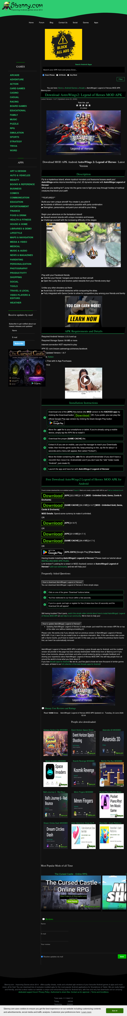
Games (86, 22)
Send (122, 956)
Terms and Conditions (100, 992)
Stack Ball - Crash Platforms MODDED (111, 823)
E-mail (43, 934)
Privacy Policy (44, 992)
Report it (76, 490)
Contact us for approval (80, 992)
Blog (51, 22)
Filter (121, 79)
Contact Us (63, 22)
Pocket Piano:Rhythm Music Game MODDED (111, 792)
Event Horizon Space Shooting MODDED (83, 730)
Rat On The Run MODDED (111, 761)
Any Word (73, 75)
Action (51, 356)
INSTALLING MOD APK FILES (55, 560)
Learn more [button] (86, 1012)
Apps (96, 22)
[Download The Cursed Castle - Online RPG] (71, 892)
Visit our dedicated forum (115, 490)
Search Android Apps (83, 65)
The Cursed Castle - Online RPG (71, 873)
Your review (45, 944)
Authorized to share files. (60, 992)
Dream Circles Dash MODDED (55, 823)
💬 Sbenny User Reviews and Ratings (59, 708)
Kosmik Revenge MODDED (83, 761)
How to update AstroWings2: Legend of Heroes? (61, 624)
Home (31, 22)
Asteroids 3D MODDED (111, 730)
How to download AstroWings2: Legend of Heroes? (63, 582)
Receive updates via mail (53, 956)
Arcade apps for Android (59, 661)
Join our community (58, 566)
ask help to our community (70, 616)
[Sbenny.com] (22, 5)
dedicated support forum (28, 992)
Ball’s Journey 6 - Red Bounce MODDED (55, 792)
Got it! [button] (114, 1011)
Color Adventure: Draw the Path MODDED (83, 823)
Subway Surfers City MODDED (56, 730)
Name (43, 924)
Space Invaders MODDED (55, 761)
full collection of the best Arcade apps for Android (81, 664)
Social (75, 22)
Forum (41, 22)
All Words (62, 75)
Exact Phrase (50, 75)
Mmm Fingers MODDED (83, 792)
